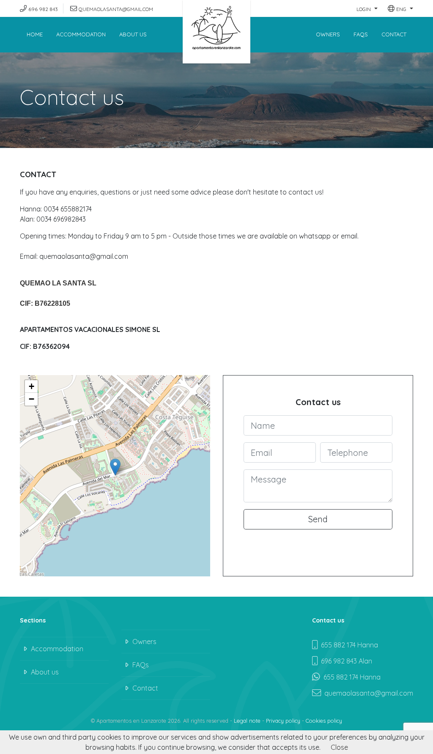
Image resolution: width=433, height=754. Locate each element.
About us (133, 34)
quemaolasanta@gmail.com (116, 9)
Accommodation (81, 34)
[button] (367, 8)
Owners (328, 34)
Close (339, 747)
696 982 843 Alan (345, 661)
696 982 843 (43, 9)
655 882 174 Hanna (348, 645)
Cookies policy (324, 720)
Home (35, 34)
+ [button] (31, 386)
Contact (393, 34)
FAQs (361, 34)
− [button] (31, 399)
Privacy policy (283, 720)
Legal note (247, 720)
